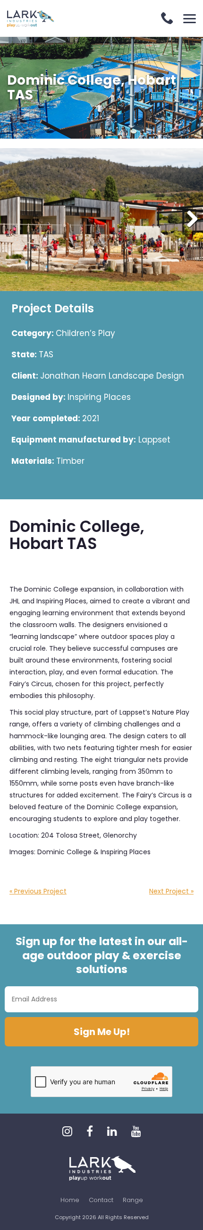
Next (188, 219)
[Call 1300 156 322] (167, 19)
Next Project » (171, 891)
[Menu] (189, 19)
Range (133, 1199)
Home (69, 1199)
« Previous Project (38, 891)
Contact (101, 1199)
